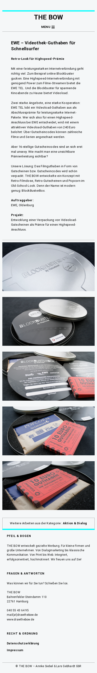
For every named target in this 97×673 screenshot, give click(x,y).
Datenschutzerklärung (23, 643)
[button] (48, 27)
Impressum (15, 650)
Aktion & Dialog (75, 523)
